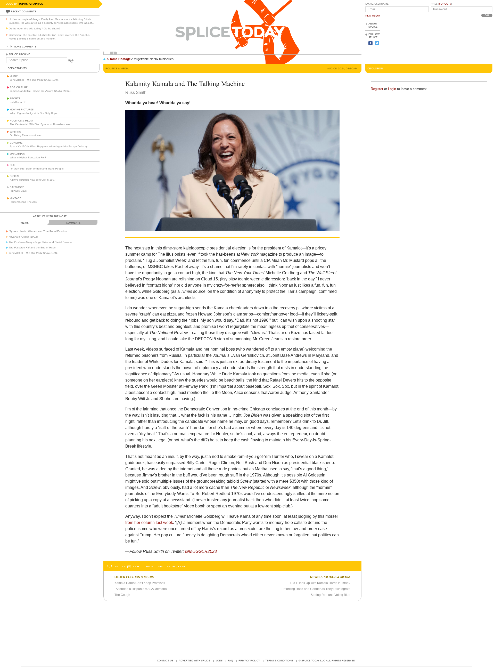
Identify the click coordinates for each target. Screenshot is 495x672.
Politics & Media (21, 120)
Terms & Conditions (279, 660)
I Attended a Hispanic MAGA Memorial (141, 589)
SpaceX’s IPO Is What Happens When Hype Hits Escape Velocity (48, 146)
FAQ (230, 660)
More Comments (25, 46)
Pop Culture (19, 87)
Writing (15, 131)
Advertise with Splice (194, 660)
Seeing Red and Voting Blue (330, 595)
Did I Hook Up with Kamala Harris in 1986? (320, 583)
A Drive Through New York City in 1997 (33, 179)
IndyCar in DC (18, 102)
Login (392, 89)
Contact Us (165, 660)
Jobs (219, 660)
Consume (16, 142)
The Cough (122, 595)
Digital (15, 176)
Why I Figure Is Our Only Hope (33, 113)
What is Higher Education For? (28, 157)
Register (377, 89)
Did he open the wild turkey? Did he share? (34, 28)
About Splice (372, 25)
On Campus (17, 154)
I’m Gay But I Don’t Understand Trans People (37, 168)
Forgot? (445, 3)
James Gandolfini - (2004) (40, 91)
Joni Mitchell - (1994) (34, 79)
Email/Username (377, 3)
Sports (15, 98)
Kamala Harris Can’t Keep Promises (139, 583)
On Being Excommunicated (26, 135)
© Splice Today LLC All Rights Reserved (327, 660)
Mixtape (15, 198)
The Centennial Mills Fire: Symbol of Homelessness (40, 124)
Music (14, 76)
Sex (12, 165)
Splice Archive (19, 54)
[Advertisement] (469, 41)
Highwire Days (18, 190)
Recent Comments (23, 11)
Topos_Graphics (31, 3)
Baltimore (17, 187)
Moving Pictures (22, 109)
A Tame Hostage (118, 59)
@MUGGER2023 (201, 551)
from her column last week (149, 522)
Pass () (441, 3)
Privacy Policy (249, 660)
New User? (372, 15)
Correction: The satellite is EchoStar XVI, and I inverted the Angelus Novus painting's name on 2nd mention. (49, 37)
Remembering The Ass (23, 201)
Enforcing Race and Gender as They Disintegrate (316, 589)
